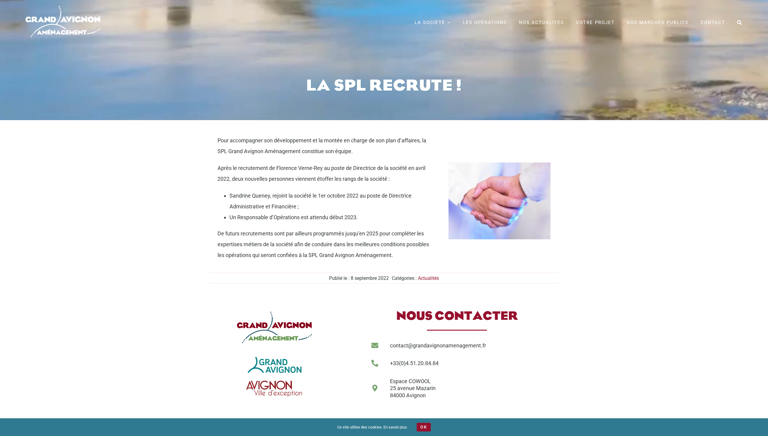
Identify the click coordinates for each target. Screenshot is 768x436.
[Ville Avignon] (274, 378)
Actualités (428, 278)
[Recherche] (739, 22)
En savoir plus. (395, 427)
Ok (423, 427)
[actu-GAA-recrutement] (499, 165)
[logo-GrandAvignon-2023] (274, 356)
